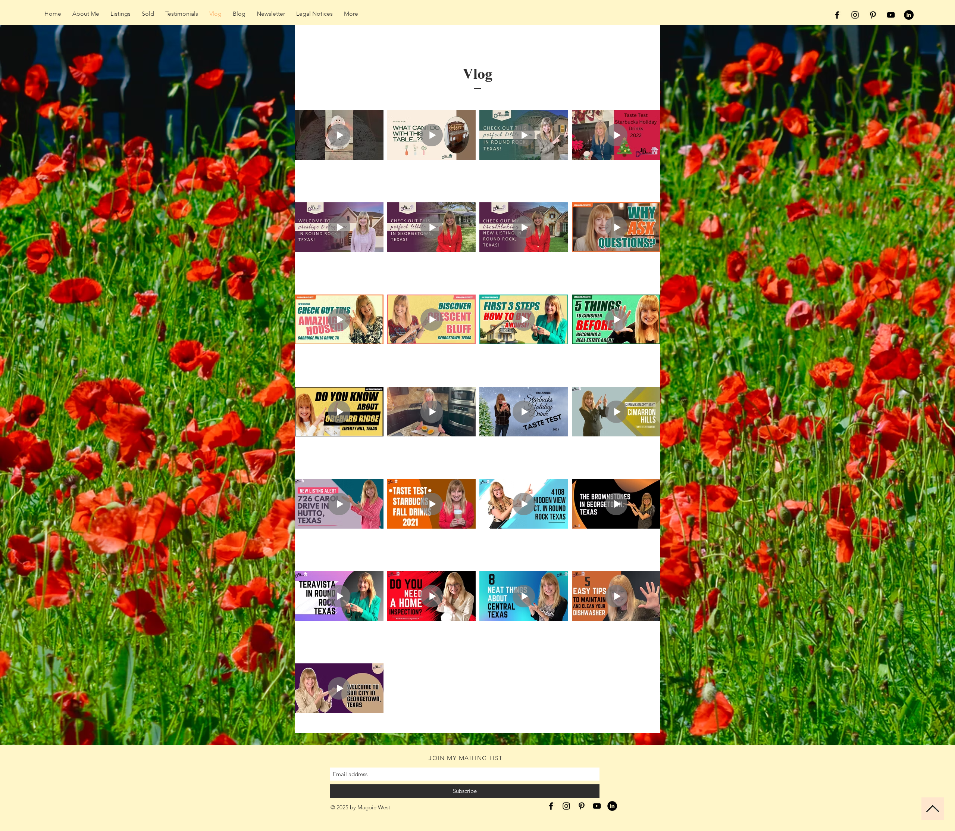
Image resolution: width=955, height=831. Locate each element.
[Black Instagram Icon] (855, 15)
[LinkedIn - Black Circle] (909, 15)
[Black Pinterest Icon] (873, 15)
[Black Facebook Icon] (837, 15)
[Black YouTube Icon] (891, 15)
